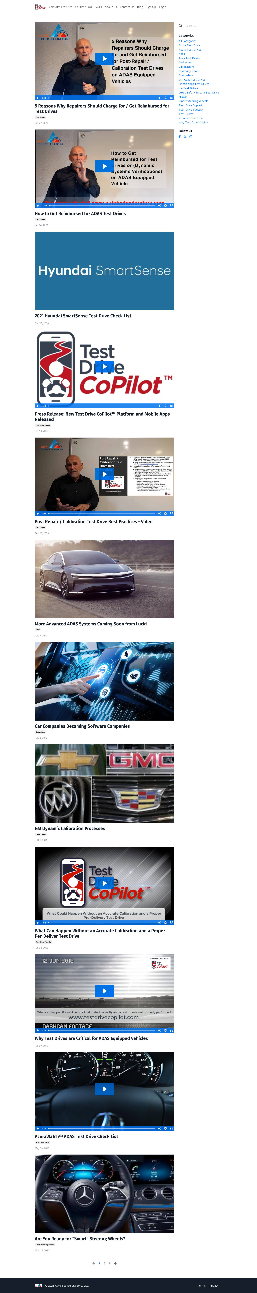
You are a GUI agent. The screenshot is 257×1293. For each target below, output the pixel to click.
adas (38, 630)
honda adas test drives (194, 84)
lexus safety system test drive (199, 92)
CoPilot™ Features (60, 7)
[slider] (101, 97)
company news (189, 71)
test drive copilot (43, 425)
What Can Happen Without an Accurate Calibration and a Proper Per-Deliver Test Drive (100, 933)
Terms (201, 1285)
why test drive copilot (193, 122)
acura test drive (42, 1142)
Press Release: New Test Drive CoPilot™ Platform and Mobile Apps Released (102, 416)
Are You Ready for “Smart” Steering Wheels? (80, 1238)
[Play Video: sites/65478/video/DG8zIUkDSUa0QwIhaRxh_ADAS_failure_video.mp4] (104, 883)
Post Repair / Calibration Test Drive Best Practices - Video (94, 521)
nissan (183, 96)
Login (162, 7)
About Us (111, 7)
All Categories (187, 41)
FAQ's (98, 7)
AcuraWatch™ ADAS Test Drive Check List (76, 1136)
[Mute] (160, 97)
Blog (140, 7)
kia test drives (188, 88)
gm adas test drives (192, 79)
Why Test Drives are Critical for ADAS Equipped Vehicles (91, 1038)
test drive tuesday (44, 942)
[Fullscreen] (171, 97)
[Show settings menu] (166, 97)
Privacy (213, 1285)
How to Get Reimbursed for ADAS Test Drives (80, 213)
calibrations (41, 834)
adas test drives (189, 58)
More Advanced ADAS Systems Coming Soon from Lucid (91, 624)
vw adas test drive (191, 118)
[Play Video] (38, 97)
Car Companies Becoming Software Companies (82, 726)
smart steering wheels (45, 1245)
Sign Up (151, 7)
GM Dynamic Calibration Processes (70, 828)
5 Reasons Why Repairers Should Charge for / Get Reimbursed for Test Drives (102, 108)
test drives (40, 117)
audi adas (185, 62)
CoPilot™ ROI (83, 7)
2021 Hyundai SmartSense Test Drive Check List (83, 316)
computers (40, 732)
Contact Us (127, 7)
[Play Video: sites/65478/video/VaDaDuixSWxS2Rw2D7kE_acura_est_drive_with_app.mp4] (104, 1089)
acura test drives (190, 49)
